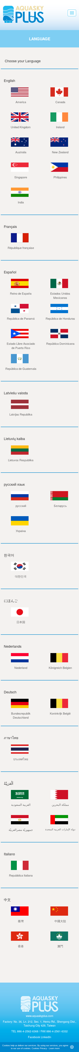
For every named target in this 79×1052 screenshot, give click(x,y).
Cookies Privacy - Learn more (46, 1048)
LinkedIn (46, 1037)
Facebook (34, 1037)
